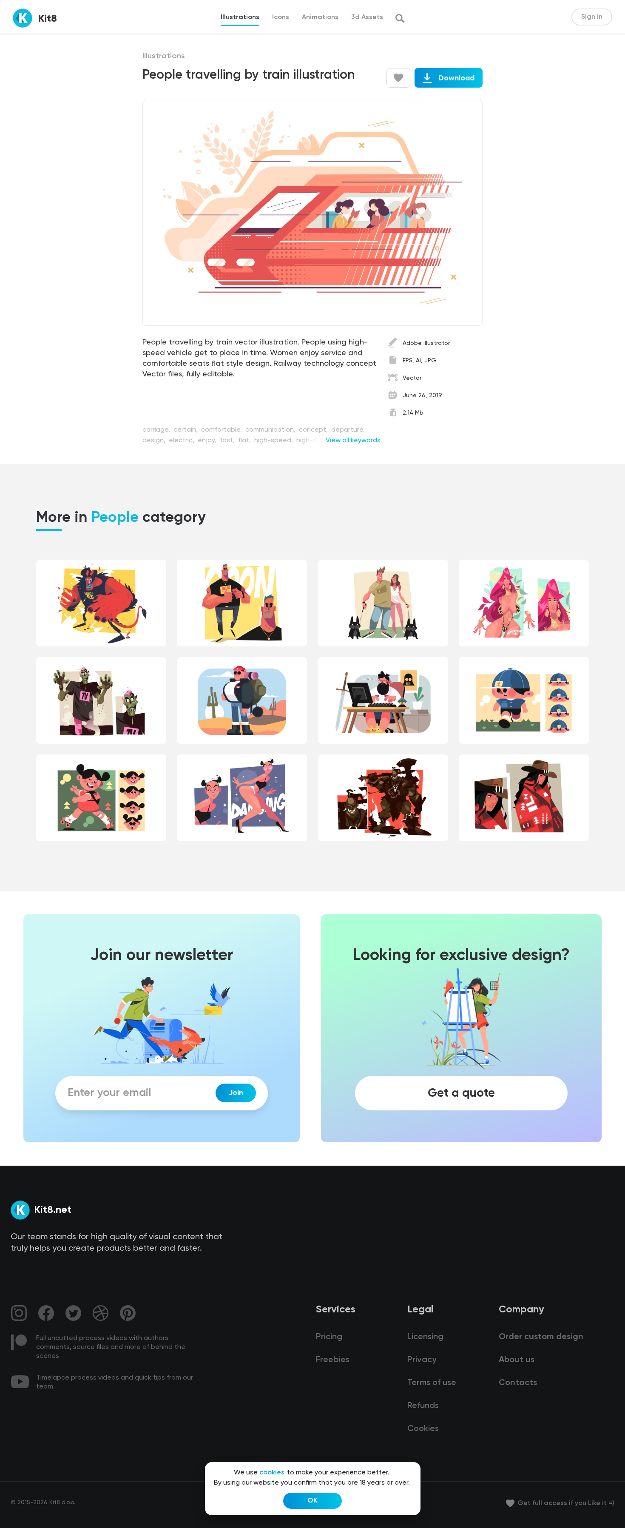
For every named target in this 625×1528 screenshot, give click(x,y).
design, (154, 440)
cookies (271, 1472)
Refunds (423, 1406)
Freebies (332, 1360)
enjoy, (208, 440)
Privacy (421, 1360)
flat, (245, 440)
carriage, (157, 430)
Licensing (425, 1337)
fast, (228, 440)
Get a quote (461, 1093)
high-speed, (274, 440)
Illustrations (163, 56)
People (115, 518)
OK (312, 1500)
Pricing (329, 1337)
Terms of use (431, 1383)
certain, (186, 430)
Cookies (423, 1429)
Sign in (591, 17)
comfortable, (222, 430)
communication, (271, 430)
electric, (182, 440)
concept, (314, 430)
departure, (348, 430)
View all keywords (353, 440)
